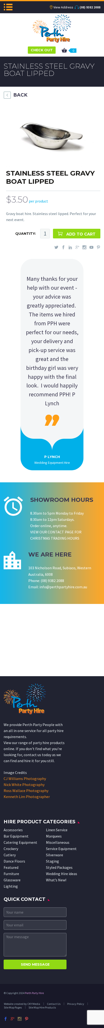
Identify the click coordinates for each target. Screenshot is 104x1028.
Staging (52, 861)
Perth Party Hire (34, 993)
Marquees (54, 836)
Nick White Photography (24, 784)
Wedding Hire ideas (61, 873)
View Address (63, 7)
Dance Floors (14, 861)
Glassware (12, 879)
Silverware (54, 854)
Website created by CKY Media (22, 1004)
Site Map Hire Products (42, 1007)
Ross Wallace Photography (26, 790)
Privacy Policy (75, 1004)
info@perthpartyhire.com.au (63, 586)
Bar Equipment (16, 836)
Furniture (11, 873)
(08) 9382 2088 (90, 7)
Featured (11, 867)
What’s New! (56, 879)
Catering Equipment (20, 842)
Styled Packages (59, 867)
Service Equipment (61, 848)
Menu (8, 7)
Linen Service (56, 829)
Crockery (11, 848)
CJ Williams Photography (25, 778)
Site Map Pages (13, 1007)
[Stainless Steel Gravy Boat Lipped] (51, 134)
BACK (20, 95)
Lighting (11, 886)
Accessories (13, 829)
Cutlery (10, 854)
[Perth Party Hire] (52, 28)
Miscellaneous (57, 842)
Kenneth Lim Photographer (27, 796)
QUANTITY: (25, 233)
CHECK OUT (42, 50)
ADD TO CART (81, 234)
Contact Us (53, 1004)
